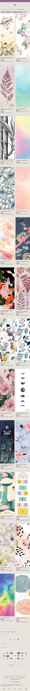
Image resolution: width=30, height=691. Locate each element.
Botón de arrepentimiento (15, 679)
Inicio (2, 9)
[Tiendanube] (15, 682)
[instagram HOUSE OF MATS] (10, 639)
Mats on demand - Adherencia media (10, 9)
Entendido (26, 685)
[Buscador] (15, 689)
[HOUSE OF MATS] (4, 689)
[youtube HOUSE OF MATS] (18, 639)
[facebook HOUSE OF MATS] (14, 639)
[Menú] (9, 689)
